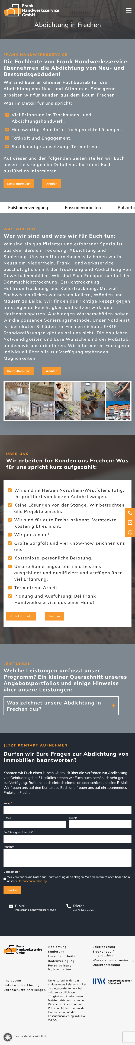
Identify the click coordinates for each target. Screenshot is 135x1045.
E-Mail (8, 818)
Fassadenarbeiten (63, 956)
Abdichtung (57, 946)
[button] (7, 1037)
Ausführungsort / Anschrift (20, 832)
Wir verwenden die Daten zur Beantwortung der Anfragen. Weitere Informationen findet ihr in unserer (68, 879)
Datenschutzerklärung (32, 881)
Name (8, 803)
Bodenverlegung (61, 961)
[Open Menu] (128, 10)
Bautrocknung (104, 946)
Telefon (73, 818)
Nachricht (9, 846)
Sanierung (56, 951)
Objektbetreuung (106, 964)
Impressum (12, 980)
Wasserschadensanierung (114, 960)
